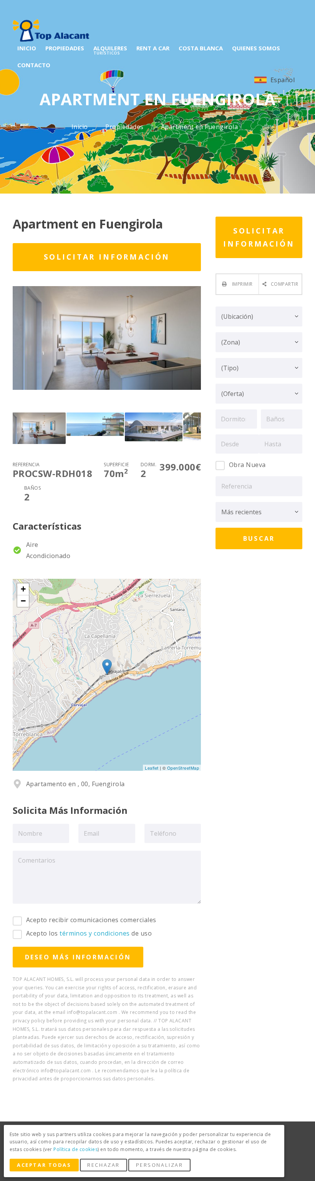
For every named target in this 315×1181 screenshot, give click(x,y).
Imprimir (242, 284)
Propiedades (125, 127)
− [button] (23, 601)
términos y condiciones (95, 933)
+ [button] (23, 589)
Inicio (80, 127)
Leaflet (151, 768)
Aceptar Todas (44, 1164)
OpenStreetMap (183, 768)
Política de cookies (75, 1149)
